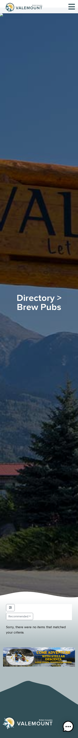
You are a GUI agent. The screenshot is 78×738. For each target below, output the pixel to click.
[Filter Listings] (10, 607)
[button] (68, 727)
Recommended (18, 616)
